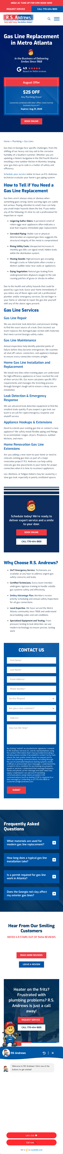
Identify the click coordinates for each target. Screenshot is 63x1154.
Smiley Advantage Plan (21, 595)
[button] (49, 19)
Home (7, 141)
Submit (16, 790)
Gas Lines (28, 141)
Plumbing (17, 141)
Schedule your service (15, 174)
